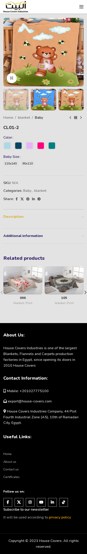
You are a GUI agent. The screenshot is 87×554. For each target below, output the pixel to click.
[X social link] (22, 199)
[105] (64, 280)
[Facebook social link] (16, 199)
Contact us (11, 469)
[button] (7, 52)
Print (29, 303)
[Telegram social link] (39, 199)
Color (7, 137)
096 (23, 298)
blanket (24, 117)
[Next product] (81, 118)
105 (64, 298)
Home (8, 117)
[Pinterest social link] (28, 199)
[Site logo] (15, 6)
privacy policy (60, 517)
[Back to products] (75, 118)
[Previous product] (70, 118)
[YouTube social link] (41, 502)
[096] (22, 280)
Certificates (11, 477)
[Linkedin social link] (33, 199)
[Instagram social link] (30, 502)
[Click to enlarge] (12, 78)
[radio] (7, 146)
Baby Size (11, 156)
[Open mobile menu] (81, 6)
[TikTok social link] (63, 502)
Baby (39, 117)
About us (9, 462)
